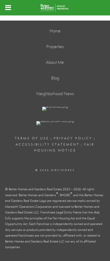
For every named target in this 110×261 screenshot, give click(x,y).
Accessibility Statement (48, 144)
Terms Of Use (32, 138)
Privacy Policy (73, 138)
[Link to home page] (55, 7)
